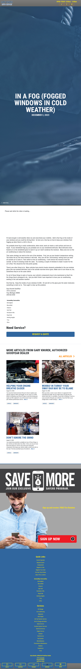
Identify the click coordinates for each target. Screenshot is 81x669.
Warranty (16, 403)
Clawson (9, 307)
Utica (8, 322)
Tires (40, 650)
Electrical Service (40, 628)
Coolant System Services (40, 626)
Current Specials (40, 560)
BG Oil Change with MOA (40, 621)
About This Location (40, 574)
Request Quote (40, 562)
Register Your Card (40, 570)
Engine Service (40, 631)
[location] (66, 4)
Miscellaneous (40, 641)
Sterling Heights (11, 317)
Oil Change (40, 609)
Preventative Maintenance (40, 643)
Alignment (40, 614)
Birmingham (10, 303)
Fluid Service (40, 636)
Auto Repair (40, 616)
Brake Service (40, 624)
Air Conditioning (41, 611)
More (25, 399)
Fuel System (40, 638)
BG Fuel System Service (41, 619)
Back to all (6, 202)
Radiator (40, 646)
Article (9, 403)
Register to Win (40, 567)
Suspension (40, 648)
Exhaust (40, 633)
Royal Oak (9, 315)
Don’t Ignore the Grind (19, 437)
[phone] (61, 4)
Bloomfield (9, 305)
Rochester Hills (11, 312)
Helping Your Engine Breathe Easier (18, 387)
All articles (65, 356)
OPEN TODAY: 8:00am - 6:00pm (67, 1)
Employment (40, 565)
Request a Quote (40, 334)
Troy (8, 320)
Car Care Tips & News (40, 572)
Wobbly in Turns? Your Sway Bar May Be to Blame (57, 387)
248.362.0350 (40, 661)
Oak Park (9, 310)
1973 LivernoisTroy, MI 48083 (40, 658)
